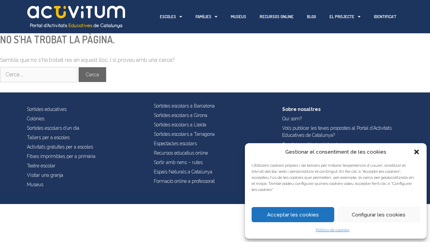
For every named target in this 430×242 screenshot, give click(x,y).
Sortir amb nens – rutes (178, 162)
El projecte (342, 16)
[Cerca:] (39, 74)
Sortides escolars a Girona (180, 115)
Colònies (35, 118)
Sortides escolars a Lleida (180, 124)
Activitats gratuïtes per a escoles (60, 147)
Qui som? (292, 118)
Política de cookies (332, 230)
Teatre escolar (41, 165)
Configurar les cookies (378, 215)
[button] (416, 152)
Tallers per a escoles (48, 137)
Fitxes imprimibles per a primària (61, 156)
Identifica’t (385, 16)
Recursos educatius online (181, 153)
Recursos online (277, 16)
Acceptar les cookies (293, 215)
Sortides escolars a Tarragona (184, 134)
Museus (238, 16)
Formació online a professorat (184, 181)
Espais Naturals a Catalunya (183, 171)
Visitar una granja (45, 175)
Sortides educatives (47, 109)
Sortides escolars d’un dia (53, 128)
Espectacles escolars (175, 143)
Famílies (203, 16)
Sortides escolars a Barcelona (184, 106)
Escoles (168, 16)
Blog (311, 16)
